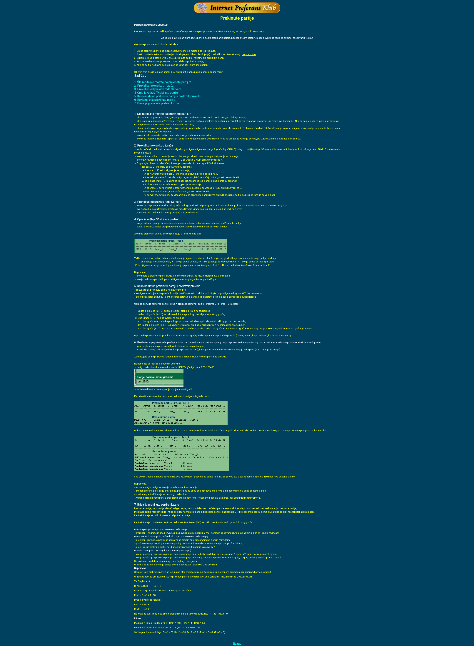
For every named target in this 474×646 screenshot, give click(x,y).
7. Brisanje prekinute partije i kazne (156, 103)
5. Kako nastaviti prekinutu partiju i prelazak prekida (167, 96)
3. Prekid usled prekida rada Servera (157, 89)
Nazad (237, 643)
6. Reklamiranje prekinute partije (154, 99)
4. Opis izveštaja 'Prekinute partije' (156, 92)
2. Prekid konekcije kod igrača (153, 85)
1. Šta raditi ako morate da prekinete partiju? (162, 82)
